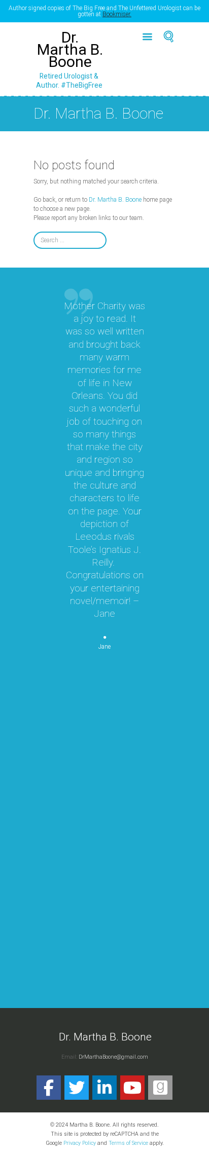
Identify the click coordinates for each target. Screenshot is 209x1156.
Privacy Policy (79, 1143)
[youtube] (132, 1087)
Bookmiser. (116, 14)
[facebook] (49, 1087)
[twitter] (76, 1087)
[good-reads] (160, 1087)
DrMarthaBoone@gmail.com (113, 1057)
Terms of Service (128, 1143)
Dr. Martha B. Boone (115, 199)
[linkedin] (104, 1087)
